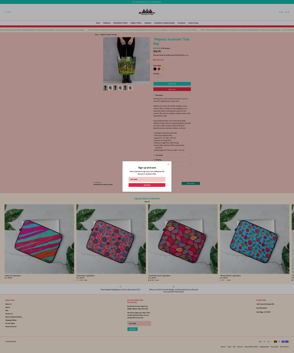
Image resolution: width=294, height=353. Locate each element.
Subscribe (147, 185)
